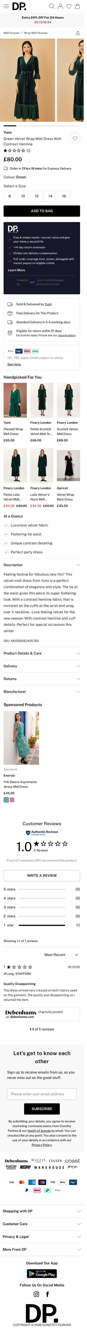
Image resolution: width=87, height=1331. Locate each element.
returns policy (67, 335)
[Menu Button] (6, 6)
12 (37, 196)
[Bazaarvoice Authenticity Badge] (42, 833)
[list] (42, 82)
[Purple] (12, 799)
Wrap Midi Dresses (36, 33)
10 (23, 196)
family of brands (39, 1130)
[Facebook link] (47, 1294)
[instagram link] (36, 1294)
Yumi (8, 132)
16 (64, 196)
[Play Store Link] (42, 1273)
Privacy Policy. (42, 1145)
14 (50, 196)
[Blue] (6, 799)
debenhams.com (22, 1017)
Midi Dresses (12, 33)
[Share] (78, 33)
